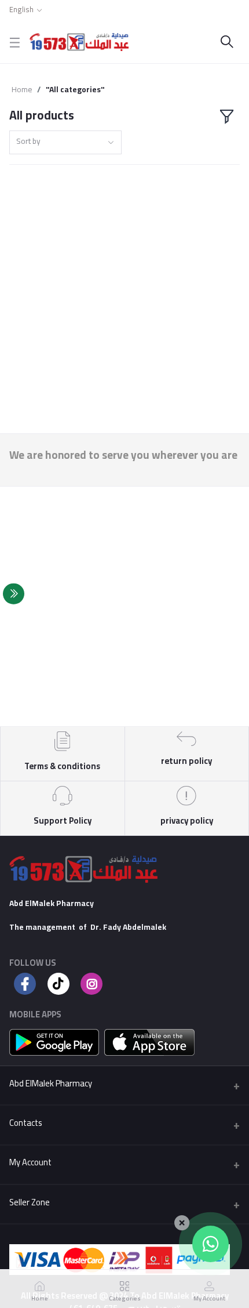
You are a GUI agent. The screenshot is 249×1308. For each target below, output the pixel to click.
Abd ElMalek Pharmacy (50, 1083)
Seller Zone (29, 1202)
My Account (30, 1162)
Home (22, 89)
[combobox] (65, 142)
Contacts (25, 1123)
